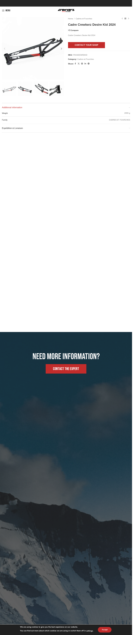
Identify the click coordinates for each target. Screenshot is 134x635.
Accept (105, 629)
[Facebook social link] (75, 63)
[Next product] (128, 18)
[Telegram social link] (88, 63)
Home (70, 19)
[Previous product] (122, 18)
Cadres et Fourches (84, 19)
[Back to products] (125, 18)
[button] (4, 48)
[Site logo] (66, 10)
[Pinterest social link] (82, 63)
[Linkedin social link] (85, 63)
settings (89, 631)
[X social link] (78, 63)
